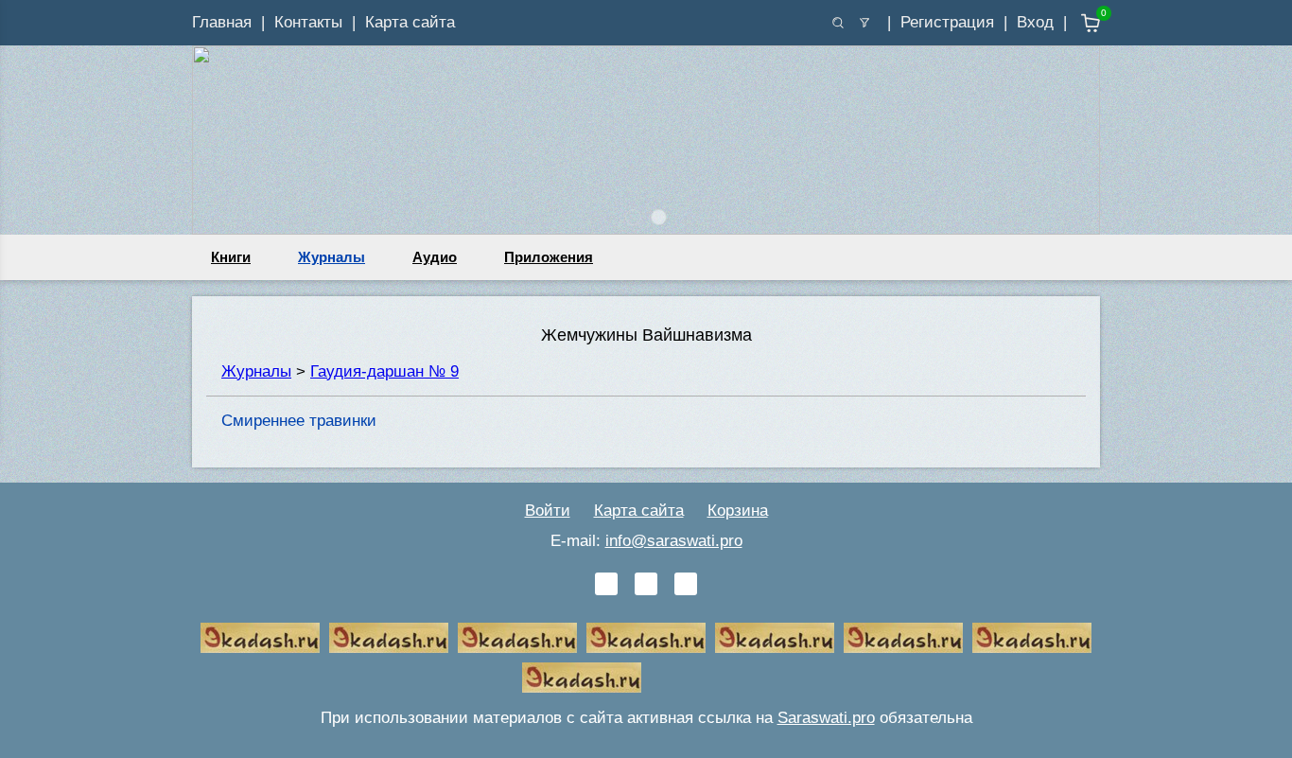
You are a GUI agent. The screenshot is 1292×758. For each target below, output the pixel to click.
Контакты (308, 22)
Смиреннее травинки (298, 421)
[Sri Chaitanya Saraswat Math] (260, 638)
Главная (222, 22)
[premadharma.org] (581, 677)
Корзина (737, 511)
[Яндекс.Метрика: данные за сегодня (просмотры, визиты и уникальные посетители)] (710, 677)
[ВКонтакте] (606, 584)
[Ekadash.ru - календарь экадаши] (517, 638)
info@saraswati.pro (673, 541)
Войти (547, 511)
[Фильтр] (864, 22)
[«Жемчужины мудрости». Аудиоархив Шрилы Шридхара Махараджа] (903, 638)
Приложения (548, 257)
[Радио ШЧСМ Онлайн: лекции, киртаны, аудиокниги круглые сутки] (774, 638)
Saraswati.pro (826, 718)
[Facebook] (646, 584)
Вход (1035, 22)
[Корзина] (1077, 23)
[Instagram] (685, 584)
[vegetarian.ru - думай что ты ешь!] (388, 638)
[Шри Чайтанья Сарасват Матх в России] (1031, 638)
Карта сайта (410, 22)
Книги (231, 257)
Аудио (434, 257)
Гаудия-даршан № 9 (384, 371)
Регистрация (947, 22)
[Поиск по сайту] (838, 22)
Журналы (331, 257)
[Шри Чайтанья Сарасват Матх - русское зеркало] (646, 638)
